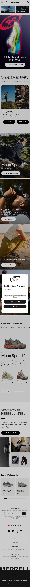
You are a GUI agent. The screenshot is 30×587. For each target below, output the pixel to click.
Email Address (7, 289)
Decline (15, 306)
